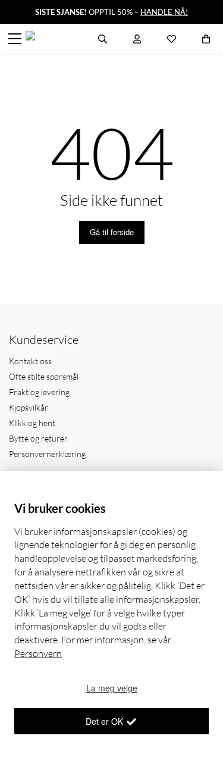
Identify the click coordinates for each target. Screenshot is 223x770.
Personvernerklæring (47, 454)
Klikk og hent (32, 423)
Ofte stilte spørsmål (43, 376)
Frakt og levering (39, 392)
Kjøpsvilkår (28, 407)
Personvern (38, 653)
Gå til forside (112, 231)
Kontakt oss (30, 361)
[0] (206, 39)
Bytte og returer (38, 438)
